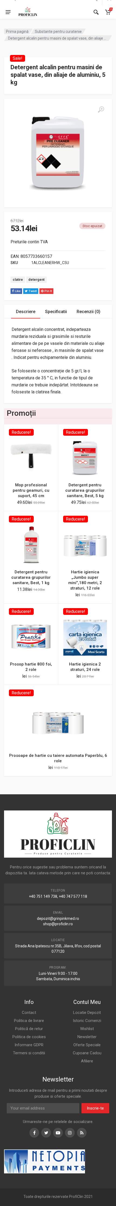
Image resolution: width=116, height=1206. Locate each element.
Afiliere (87, 1061)
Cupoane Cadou (87, 1053)
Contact (29, 1012)
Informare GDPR (29, 1044)
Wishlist (87, 1028)
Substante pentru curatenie (58, 31)
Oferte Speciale (87, 1044)
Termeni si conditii (29, 1053)
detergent (36, 280)
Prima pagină (17, 31)
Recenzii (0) (88, 311)
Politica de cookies (29, 1036)
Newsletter (87, 1036)
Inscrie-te (95, 1108)
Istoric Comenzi (87, 1020)
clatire (18, 280)
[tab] (25, 311)
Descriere (25, 311)
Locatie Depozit (87, 1012)
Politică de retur (29, 1028)
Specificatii (56, 311)
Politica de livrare (29, 1020)
